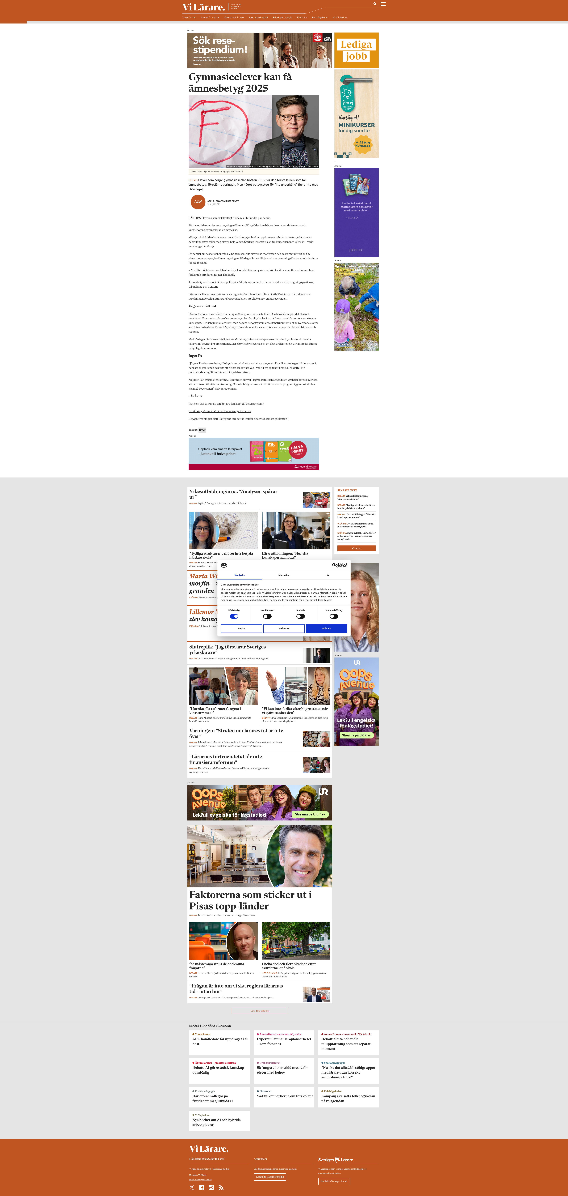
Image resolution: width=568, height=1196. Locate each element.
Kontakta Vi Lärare (198, 1175)
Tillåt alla (326, 628)
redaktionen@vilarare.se (200, 1180)
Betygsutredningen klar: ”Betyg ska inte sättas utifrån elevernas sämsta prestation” (238, 418)
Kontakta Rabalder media (270, 1177)
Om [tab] (328, 575)
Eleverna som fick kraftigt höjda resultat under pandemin (235, 218)
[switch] (267, 616)
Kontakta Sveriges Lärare (334, 1181)
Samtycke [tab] (240, 575)
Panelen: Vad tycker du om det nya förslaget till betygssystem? (226, 403)
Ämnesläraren (209, 17)
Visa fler (357, 548)
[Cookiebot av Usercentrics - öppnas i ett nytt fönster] (334, 565)
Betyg (202, 430)
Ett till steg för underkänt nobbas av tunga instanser (220, 411)
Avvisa (241, 628)
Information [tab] (284, 575)
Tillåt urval (284, 628)
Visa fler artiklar (259, 1011)
